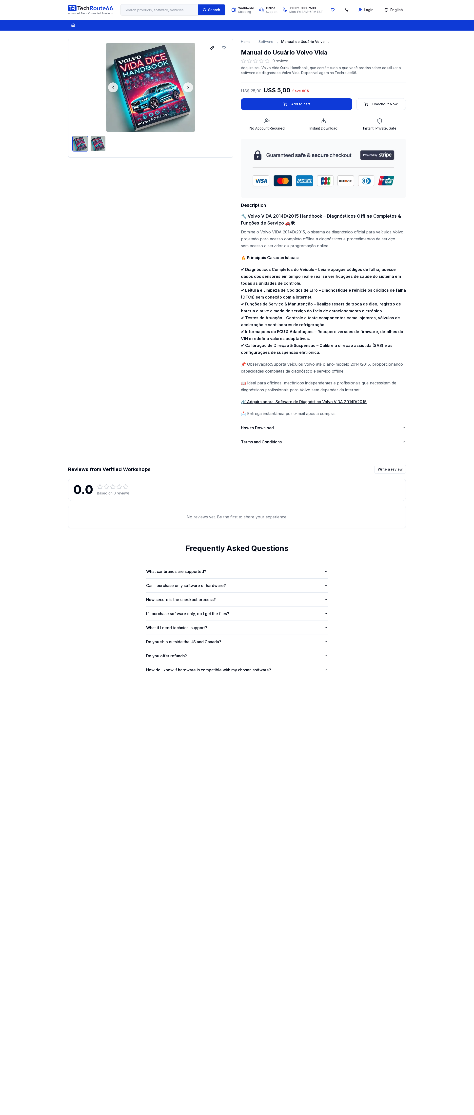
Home (246, 41)
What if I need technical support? (176, 627)
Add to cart (300, 104)
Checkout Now (385, 104)
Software (265, 41)
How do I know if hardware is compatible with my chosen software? (208, 669)
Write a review (390, 469)
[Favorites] (333, 10)
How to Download (257, 427)
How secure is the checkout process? (181, 599)
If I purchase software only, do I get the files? (187, 613)
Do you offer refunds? (166, 655)
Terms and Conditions (261, 441)
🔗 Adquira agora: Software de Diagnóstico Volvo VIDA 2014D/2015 (304, 401)
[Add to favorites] (224, 48)
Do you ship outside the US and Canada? (183, 641)
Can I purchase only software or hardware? (186, 585)
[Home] (73, 25)
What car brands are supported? (176, 571)
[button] (150, 87)
